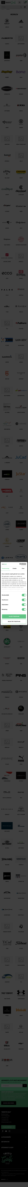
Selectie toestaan (14, 621)
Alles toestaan (14, 616)
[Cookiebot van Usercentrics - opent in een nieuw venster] (19, 564)
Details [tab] (14, 568)
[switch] (24, 600)
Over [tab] (23, 568)
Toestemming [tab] (5, 568)
